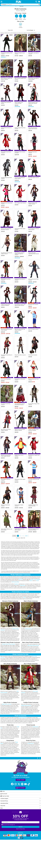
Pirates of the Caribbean (35, 579)
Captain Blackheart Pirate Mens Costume (19, 529)
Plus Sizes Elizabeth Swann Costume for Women (33, 529)
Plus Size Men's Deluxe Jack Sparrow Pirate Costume (20, 305)
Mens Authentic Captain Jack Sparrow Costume (6, 79)
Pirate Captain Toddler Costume (19, 505)
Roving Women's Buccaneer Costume (20, 379)
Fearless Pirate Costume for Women (6, 128)
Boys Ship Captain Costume (33, 177)
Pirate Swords (35, 726)
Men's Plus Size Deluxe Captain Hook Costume (32, 128)
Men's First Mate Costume (33, 329)
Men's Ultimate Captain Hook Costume (20, 79)
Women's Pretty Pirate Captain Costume (32, 203)
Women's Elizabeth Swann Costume (20, 53)
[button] (39, 2)
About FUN (3, 805)
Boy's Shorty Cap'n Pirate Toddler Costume (6, 430)
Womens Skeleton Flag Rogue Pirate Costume (32, 103)
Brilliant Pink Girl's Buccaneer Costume (6, 203)
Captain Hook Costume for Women (6, 103)
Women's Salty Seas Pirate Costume (33, 379)
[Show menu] (1, 2)
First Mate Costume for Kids (33, 479)
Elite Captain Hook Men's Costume (6, 280)
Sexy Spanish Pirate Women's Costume (6, 355)
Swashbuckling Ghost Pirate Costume (6, 178)
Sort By (30, 30)
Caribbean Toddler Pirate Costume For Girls (33, 505)
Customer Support (4, 798)
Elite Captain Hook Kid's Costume (5, 480)
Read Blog (21, 787)
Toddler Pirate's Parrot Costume (19, 456)
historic (30, 580)
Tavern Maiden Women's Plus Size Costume (6, 529)
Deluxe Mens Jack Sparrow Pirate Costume (33, 79)
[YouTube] (25, 784)
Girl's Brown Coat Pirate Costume (5, 404)
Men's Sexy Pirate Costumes (33, 645)
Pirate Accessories (22, 717)
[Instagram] (15, 784)
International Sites (4, 803)
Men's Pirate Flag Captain (6, 379)
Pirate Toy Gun (31, 743)
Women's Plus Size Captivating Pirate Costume (33, 253)
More (2, 808)
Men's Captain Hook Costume (20, 202)
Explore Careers (21, 779)
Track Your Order (5, 796)
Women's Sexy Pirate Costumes (8, 644)
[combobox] (23, 4)
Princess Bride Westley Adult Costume (6, 53)
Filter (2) (10, 30)
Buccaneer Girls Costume (33, 304)
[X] (19, 784)
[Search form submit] (39, 4)
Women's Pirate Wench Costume (5, 505)
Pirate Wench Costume (32, 354)
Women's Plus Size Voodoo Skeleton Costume (20, 430)
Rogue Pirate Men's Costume (20, 354)
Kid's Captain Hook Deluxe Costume (6, 152)
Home (3, 791)
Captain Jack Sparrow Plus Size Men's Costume (33, 430)
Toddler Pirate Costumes (26, 705)
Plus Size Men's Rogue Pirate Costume (33, 404)
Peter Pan (21, 579)
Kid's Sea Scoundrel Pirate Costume (33, 280)
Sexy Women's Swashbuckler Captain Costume (6, 253)
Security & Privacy (4, 800)
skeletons (16, 584)
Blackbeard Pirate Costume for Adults (20, 152)
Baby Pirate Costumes (6, 704)
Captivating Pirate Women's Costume (20, 280)
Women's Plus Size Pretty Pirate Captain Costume (6, 456)
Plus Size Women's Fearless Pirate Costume (33, 229)
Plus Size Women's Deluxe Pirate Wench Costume (20, 404)
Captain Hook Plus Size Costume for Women (5, 305)
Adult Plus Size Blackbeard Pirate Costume (20, 178)
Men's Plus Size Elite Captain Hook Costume (6, 330)
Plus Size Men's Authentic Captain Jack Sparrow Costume (20, 253)
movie (37, 580)
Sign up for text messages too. (9, 824)
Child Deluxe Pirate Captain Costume (20, 480)
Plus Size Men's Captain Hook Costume (34, 456)
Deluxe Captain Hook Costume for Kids (19, 103)
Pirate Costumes (28, 628)
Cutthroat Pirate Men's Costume (32, 152)
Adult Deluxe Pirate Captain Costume (20, 229)
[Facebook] (12, 784)
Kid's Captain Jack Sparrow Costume (33, 53)
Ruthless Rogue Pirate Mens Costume (20, 128)
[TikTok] (28, 784)
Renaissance (22, 585)
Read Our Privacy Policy (20, 828)
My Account (4, 793)
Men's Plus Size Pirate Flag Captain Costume (20, 330)
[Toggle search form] (36, 2)
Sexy (24, 597)
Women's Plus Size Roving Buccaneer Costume (6, 229)
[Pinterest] (22, 784)
